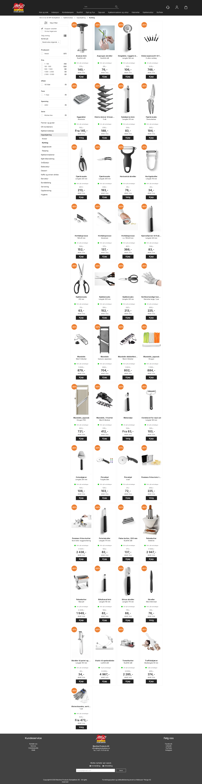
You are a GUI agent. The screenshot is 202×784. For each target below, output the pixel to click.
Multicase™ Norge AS (143, 780)
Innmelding (95, 766)
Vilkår (33, 750)
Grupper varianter (50, 29)
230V (46, 105)
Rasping (45, 151)
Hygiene (44, 194)
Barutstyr (44, 179)
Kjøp (81, 76)
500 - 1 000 (48, 69)
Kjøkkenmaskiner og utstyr (118, 12)
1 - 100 (46, 64)
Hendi (46, 53)
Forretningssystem (108, 780)
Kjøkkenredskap (47, 131)
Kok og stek (43, 12)
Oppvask (101, 12)
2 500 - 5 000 (49, 74)
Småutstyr (45, 163)
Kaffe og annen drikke (50, 175)
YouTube (169, 748)
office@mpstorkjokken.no (101, 748)
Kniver (44, 139)
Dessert (44, 171)
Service (33, 746)
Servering (45, 187)
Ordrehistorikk (33, 748)
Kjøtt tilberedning (47, 159)
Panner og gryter (48, 123)
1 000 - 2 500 (49, 72)
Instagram (168, 750)
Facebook (168, 744)
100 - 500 (47, 66)
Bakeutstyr (45, 167)
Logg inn (177, 7)
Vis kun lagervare (50, 31)
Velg (81, 137)
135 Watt (47, 84)
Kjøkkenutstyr (148, 12)
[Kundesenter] (168, 7)
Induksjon (55, 12)
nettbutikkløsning (123, 780)
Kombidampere (68, 12)
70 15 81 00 (105, 750)
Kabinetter (136, 12)
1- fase (46, 95)
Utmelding (108, 766)
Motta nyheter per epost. (101, 763)
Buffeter (160, 12)
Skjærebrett (46, 147)
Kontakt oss (33, 744)
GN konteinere (47, 127)
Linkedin (169, 746)
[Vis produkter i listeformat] (64, 36)
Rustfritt (80, 12)
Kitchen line (48, 115)
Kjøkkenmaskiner (48, 155)
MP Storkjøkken (54, 18)
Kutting (92, 18)
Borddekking (46, 183)
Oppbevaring (46, 190)
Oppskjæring (81, 18)
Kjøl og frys (90, 12)
